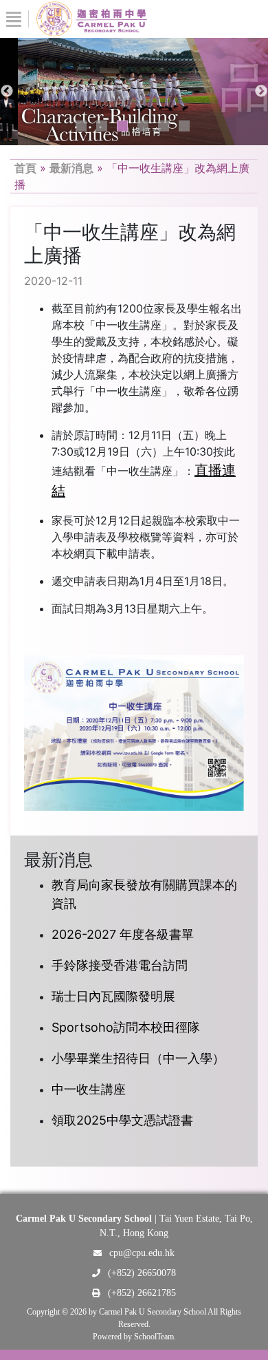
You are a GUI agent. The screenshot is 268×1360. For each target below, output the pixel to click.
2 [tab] (101, 125)
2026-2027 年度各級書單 (123, 934)
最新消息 (71, 168)
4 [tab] (142, 125)
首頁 (25, 168)
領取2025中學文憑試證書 (122, 1120)
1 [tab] (81, 125)
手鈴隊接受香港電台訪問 (120, 965)
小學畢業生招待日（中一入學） (138, 1058)
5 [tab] (163, 125)
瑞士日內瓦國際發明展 (113, 996)
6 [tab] (184, 125)
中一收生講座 (89, 1089)
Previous (7, 91)
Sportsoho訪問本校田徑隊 (126, 1027)
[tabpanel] (134, 91)
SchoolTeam (154, 1336)
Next (261, 91)
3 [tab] (122, 125)
